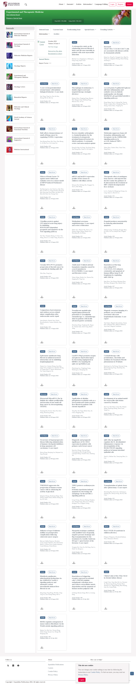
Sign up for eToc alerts (55, 51)
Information (87, 4)
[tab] (44, 29)
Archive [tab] (56, 34)
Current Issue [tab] (58, 29)
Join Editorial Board (13, 15)
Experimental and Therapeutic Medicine (25, 12)
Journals (70, 4)
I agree (82, 680)
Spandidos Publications (56, 664)
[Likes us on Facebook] (18, 665)
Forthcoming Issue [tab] (74, 29)
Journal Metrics (44, 59)
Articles (78, 4)
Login (112, 4)
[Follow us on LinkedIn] (13, 665)
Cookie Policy (95, 672)
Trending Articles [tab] (106, 29)
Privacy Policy (83, 675)
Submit (129, 4)
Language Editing (101, 4)
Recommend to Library (55, 53)
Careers (50, 668)
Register (120, 4)
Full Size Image (53, 47)
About (61, 4)
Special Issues (90, 29)
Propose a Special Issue (14, 18)
